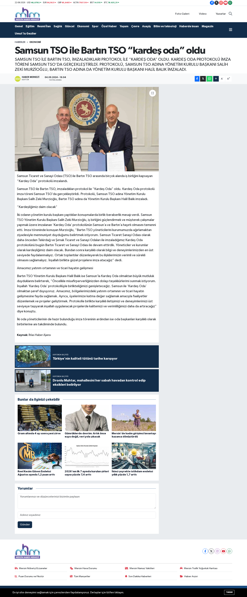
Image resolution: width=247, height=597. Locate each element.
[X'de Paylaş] (203, 79)
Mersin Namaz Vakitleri (142, 568)
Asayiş (146, 26)
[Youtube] (223, 551)
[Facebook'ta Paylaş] (197, 79)
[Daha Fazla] (216, 79)
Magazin (207, 26)
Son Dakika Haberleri (140, 576)
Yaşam (124, 26)
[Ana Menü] (230, 30)
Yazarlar (221, 13)
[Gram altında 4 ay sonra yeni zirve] (40, 417)
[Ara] (230, 14)
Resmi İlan (44, 26)
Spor (95, 26)
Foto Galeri (182, 13)
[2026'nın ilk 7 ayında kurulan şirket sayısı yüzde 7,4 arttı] (87, 455)
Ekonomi (83, 26)
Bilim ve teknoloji (165, 26)
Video (203, 13)
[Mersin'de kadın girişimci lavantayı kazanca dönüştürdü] (134, 417)
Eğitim (30, 26)
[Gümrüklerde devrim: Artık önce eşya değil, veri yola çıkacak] (87, 417)
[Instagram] (217, 551)
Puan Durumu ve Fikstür (31, 576)
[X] (211, 551)
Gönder (25, 524)
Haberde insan (189, 26)
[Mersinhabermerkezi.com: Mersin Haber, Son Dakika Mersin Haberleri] (27, 14)
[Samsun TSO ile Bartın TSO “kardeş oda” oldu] (87, 129)
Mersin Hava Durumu (85, 568)
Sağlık (58, 26)
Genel (19, 26)
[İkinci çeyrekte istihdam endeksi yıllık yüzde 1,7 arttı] (134, 455)
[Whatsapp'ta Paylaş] (209, 79)
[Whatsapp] (229, 551)
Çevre (135, 26)
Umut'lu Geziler (25, 33)
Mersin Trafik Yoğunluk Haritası (200, 568)
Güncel (69, 26)
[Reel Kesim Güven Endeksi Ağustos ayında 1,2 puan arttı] (40, 455)
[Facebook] (205, 551)
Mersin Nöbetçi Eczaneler (33, 568)
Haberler (20, 42)
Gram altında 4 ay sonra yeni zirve (39, 433)
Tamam (229, 592)
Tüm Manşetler (82, 576)
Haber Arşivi (191, 576)
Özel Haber (109, 26)
